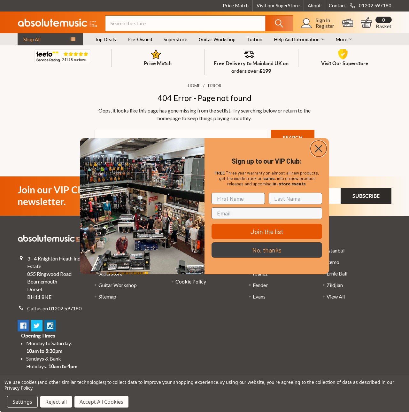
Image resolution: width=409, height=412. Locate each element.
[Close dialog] (319, 149)
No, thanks (267, 250)
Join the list (267, 231)
